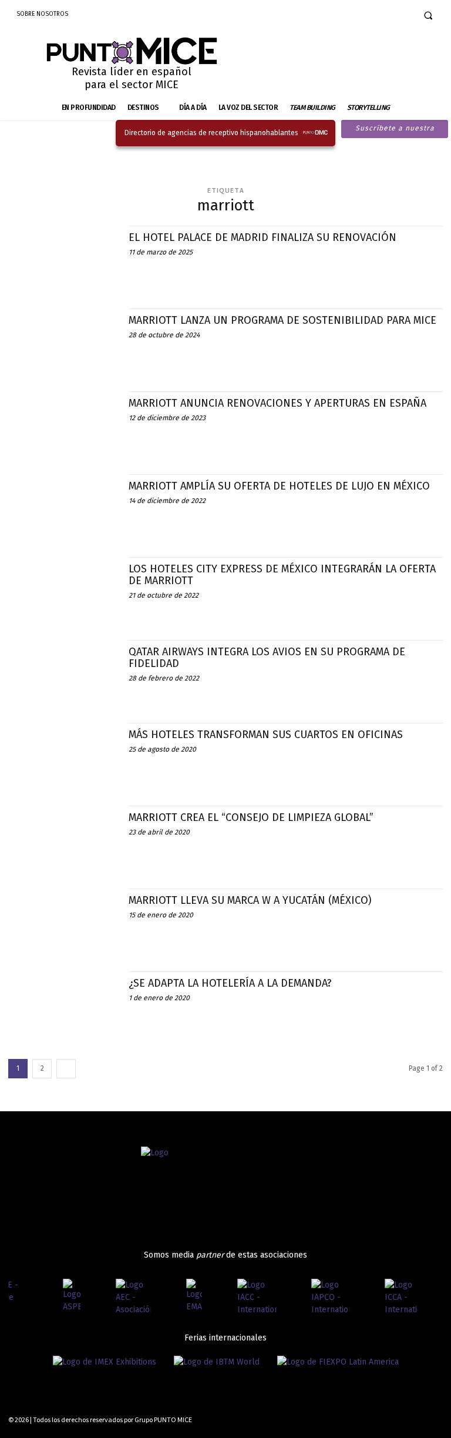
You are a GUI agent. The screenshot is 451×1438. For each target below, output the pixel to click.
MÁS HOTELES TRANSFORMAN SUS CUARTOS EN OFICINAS (266, 734)
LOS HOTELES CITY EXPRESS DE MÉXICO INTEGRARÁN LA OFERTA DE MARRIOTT (282, 574)
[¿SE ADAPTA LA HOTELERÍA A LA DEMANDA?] (62, 1004)
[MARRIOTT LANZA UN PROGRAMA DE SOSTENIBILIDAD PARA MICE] (62, 341)
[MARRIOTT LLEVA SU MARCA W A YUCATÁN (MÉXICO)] (62, 921)
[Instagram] (380, 15)
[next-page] (66, 1068)
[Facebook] (361, 15)
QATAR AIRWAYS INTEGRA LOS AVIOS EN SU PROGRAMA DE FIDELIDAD (267, 657)
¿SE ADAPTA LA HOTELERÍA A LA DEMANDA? (230, 983)
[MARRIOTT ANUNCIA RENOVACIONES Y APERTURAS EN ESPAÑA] (62, 424)
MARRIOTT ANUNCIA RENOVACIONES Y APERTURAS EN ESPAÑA (277, 403)
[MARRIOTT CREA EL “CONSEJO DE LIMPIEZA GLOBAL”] (62, 838)
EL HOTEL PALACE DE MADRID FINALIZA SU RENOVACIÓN (262, 237)
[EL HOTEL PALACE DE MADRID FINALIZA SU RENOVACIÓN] (62, 258)
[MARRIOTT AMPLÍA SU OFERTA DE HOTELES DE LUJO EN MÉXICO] (62, 506)
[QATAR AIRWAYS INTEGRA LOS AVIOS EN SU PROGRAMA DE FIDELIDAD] (62, 672)
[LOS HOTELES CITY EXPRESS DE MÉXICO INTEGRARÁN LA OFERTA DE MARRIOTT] (62, 589)
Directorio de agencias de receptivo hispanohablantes (211, 133)
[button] (428, 15)
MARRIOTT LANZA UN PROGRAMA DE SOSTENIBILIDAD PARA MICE (282, 320)
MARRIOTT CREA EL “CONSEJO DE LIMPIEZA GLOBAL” (251, 817)
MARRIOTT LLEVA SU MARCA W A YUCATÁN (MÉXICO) (250, 900)
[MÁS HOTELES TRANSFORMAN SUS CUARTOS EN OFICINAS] (62, 755)
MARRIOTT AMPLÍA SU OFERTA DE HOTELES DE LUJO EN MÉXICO (279, 486)
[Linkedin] (398, 15)
